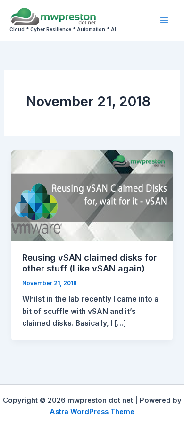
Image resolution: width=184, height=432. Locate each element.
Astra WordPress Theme (92, 411)
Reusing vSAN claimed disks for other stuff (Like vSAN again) (89, 263)
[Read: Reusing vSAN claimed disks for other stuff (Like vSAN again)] (92, 194)
